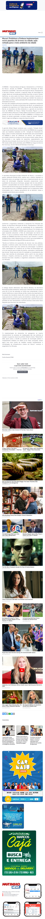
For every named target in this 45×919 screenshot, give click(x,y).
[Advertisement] (22, 19)
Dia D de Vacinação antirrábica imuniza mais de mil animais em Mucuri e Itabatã (22, 739)
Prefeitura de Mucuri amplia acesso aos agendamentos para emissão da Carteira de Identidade (36, 739)
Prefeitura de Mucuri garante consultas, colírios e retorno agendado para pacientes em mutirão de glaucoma (7, 741)
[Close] (43, 1)
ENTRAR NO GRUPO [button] (22, 371)
